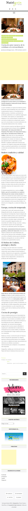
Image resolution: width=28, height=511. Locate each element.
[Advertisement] (14, 66)
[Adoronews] (14, 384)
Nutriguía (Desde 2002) (7, 503)
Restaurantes (5, 42)
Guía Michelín (12, 35)
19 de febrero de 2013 (21, 50)
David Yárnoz (4, 35)
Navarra (4, 37)
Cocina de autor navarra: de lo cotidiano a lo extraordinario (12, 46)
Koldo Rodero (19, 35)
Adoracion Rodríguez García (8, 50)
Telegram (3, 480)
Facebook (3, 474)
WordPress (4, 505)
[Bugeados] (14, 397)
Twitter (3, 478)
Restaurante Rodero (18, 41)
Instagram (4, 476)
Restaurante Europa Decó (7, 41)
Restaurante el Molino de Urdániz (9, 39)
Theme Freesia (22, 503)
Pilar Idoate (9, 37)
